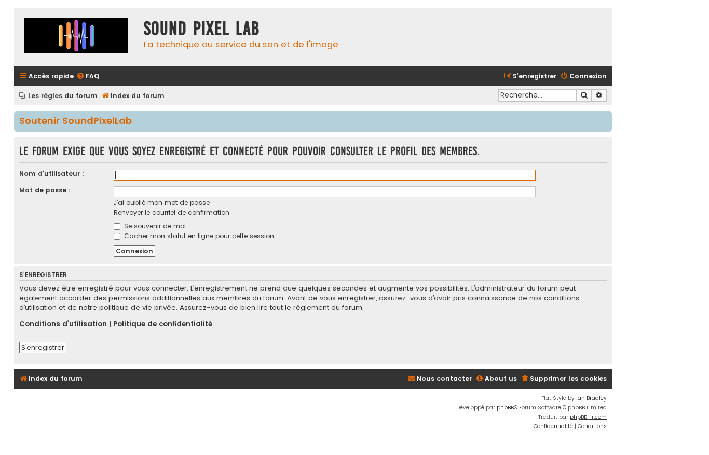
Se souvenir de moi (154, 226)
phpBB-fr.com (588, 417)
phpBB (505, 407)
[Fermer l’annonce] (605, 118)
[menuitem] (87, 77)
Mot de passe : (45, 190)
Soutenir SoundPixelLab (75, 121)
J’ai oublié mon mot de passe (162, 202)
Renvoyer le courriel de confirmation (171, 212)
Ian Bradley (591, 398)
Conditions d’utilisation (63, 324)
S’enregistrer (42, 347)
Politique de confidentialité (162, 324)
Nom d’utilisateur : (51, 173)
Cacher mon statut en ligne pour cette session (198, 235)
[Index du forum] (76, 37)
